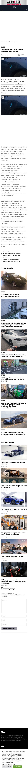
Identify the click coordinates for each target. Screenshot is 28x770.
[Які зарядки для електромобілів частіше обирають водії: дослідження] (14, 522)
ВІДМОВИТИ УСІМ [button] (7, 766)
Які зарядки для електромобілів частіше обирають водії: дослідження (13, 533)
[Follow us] (24, 10)
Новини (3, 292)
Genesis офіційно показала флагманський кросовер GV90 (14, 486)
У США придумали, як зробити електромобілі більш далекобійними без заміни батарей (13, 581)
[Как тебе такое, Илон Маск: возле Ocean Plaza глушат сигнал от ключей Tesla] (14, 340)
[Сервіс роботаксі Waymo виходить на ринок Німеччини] (14, 546)
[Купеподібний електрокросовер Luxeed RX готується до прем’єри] (14, 499)
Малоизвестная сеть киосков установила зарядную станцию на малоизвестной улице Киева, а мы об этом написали (13, 324)
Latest (14, 7)
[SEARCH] (26, 10)
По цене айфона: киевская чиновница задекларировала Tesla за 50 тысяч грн (13, 433)
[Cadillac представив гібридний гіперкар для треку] (14, 452)
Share (2, 59)
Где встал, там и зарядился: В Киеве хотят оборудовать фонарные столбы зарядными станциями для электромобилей (13, 405)
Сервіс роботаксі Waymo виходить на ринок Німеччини (12, 557)
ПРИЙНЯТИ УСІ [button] (17, 766)
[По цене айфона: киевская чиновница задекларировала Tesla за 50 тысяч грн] (14, 420)
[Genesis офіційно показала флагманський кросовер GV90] (14, 475)
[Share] (14, 105)
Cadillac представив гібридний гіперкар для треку (13, 463)
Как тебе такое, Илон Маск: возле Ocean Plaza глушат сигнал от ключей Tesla (13, 355)
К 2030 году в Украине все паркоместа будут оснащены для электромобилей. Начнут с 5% (12, 379)
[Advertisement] (14, 26)
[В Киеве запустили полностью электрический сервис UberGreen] (14, 280)
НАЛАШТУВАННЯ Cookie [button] (8, 764)
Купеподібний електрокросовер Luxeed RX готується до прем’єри (14, 510)
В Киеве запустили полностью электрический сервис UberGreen (11, 295)
